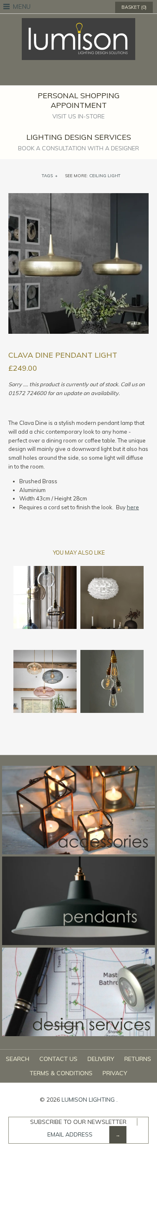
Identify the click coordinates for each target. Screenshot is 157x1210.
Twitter (73, 75)
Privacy (115, 1073)
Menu (22, 6)
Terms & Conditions (61, 1073)
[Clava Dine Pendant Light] (78, 197)
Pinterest (84, 75)
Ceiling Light (105, 175)
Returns (137, 1059)
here (133, 507)
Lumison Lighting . (90, 1099)
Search (17, 1059)
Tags (50, 175)
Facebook (62, 75)
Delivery (101, 1059)
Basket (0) (134, 7)
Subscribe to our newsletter (78, 1122)
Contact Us (58, 1059)
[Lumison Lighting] (78, 22)
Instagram (95, 75)
